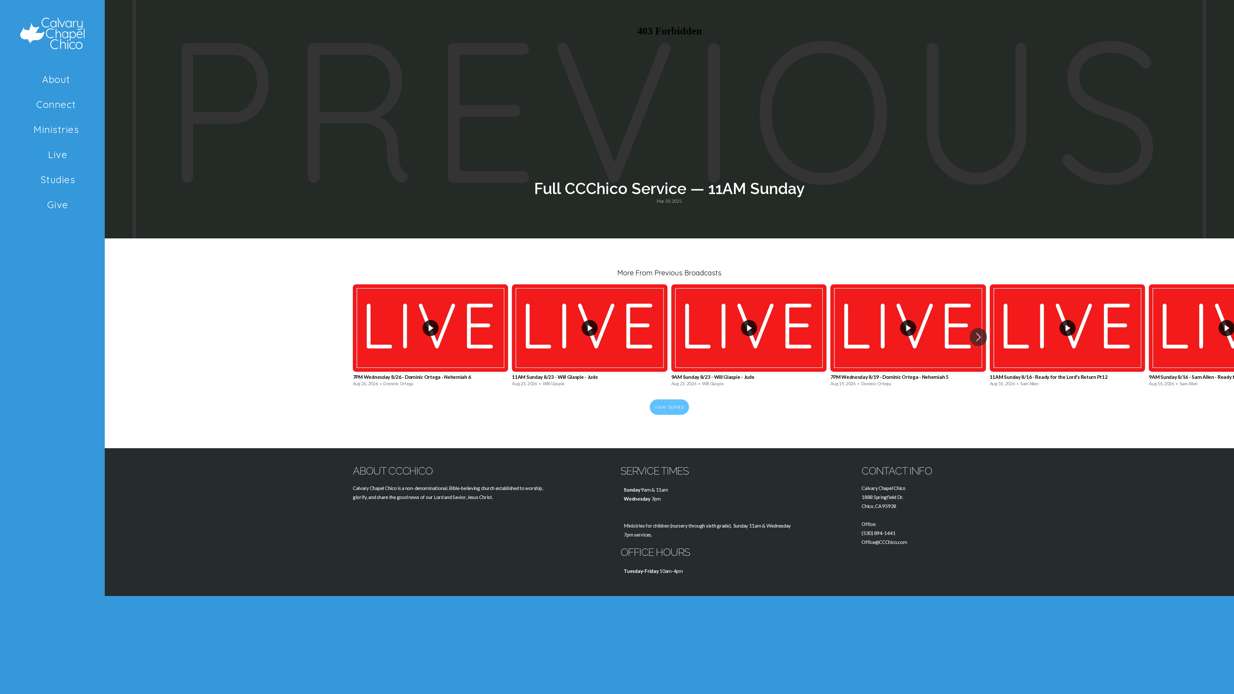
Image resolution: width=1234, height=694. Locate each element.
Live (57, 154)
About (57, 79)
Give (57, 205)
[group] (430, 337)
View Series (669, 407)
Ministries (57, 129)
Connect (57, 104)
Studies (58, 180)
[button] (978, 337)
